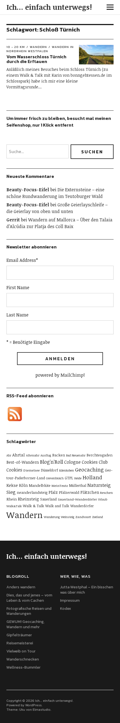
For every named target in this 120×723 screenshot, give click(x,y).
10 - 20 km (15, 47)
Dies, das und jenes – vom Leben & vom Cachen (29, 597)
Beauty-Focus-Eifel (27, 190)
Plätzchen (89, 492)
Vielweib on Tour (20, 651)
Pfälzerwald (69, 492)
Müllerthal (77, 485)
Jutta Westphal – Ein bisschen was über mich (86, 589)
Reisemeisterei (19, 643)
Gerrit (13, 220)
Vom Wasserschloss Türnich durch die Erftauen (36, 59)
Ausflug (45, 455)
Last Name (17, 315)
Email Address (22, 260)
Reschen (106, 492)
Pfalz (53, 492)
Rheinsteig (28, 499)
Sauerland (48, 499)
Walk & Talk (33, 505)
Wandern (38, 47)
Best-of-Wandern (22, 462)
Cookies (14, 470)
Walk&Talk (14, 506)
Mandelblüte (40, 485)
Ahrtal (18, 455)
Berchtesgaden (99, 455)
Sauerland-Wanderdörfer (77, 499)
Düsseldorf (49, 470)
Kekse (12, 485)
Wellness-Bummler (23, 667)
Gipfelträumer (19, 635)
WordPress (33, 705)
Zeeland (97, 517)
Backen (58, 455)
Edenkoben (66, 470)
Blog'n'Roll (51, 461)
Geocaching (89, 469)
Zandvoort (83, 516)
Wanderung (52, 517)
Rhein (11, 499)
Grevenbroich (55, 478)
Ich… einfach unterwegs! (49, 7)
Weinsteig (67, 517)
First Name (17, 287)
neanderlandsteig (32, 492)
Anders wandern (20, 587)
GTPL (69, 477)
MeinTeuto (60, 485)
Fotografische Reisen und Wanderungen (28, 611)
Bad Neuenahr (75, 455)
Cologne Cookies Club (86, 462)
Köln (23, 485)
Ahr (8, 455)
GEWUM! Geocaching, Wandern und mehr (25, 624)
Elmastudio (42, 709)
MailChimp (72, 375)
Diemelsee (31, 470)
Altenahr (32, 455)
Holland (92, 477)
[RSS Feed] (14, 414)
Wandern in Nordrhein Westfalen (40, 49)
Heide (77, 478)
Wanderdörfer (82, 505)
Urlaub (102, 499)
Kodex (65, 608)
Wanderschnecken (22, 659)
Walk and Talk (57, 505)
